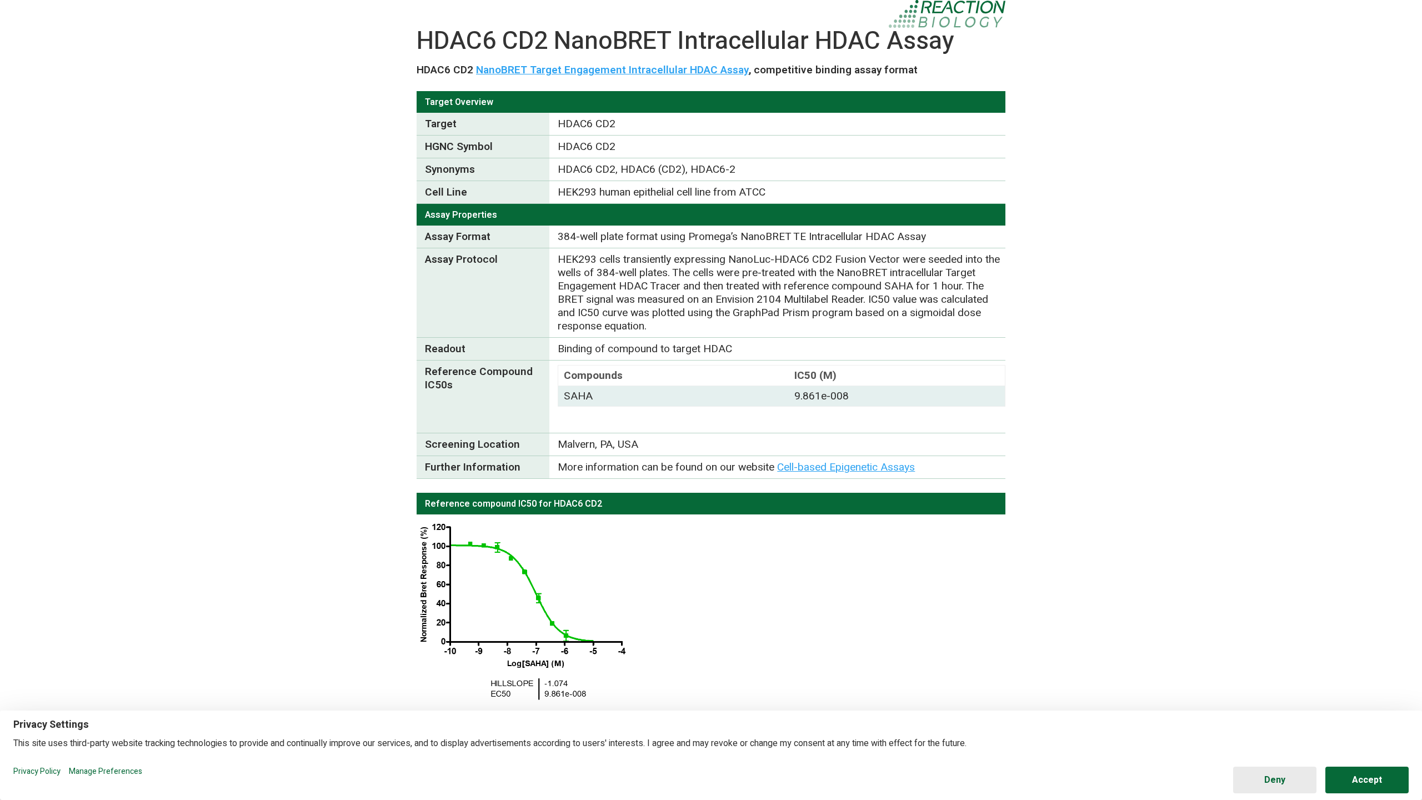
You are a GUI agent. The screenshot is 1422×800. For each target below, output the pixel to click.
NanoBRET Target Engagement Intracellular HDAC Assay (612, 70)
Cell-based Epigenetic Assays (846, 467)
